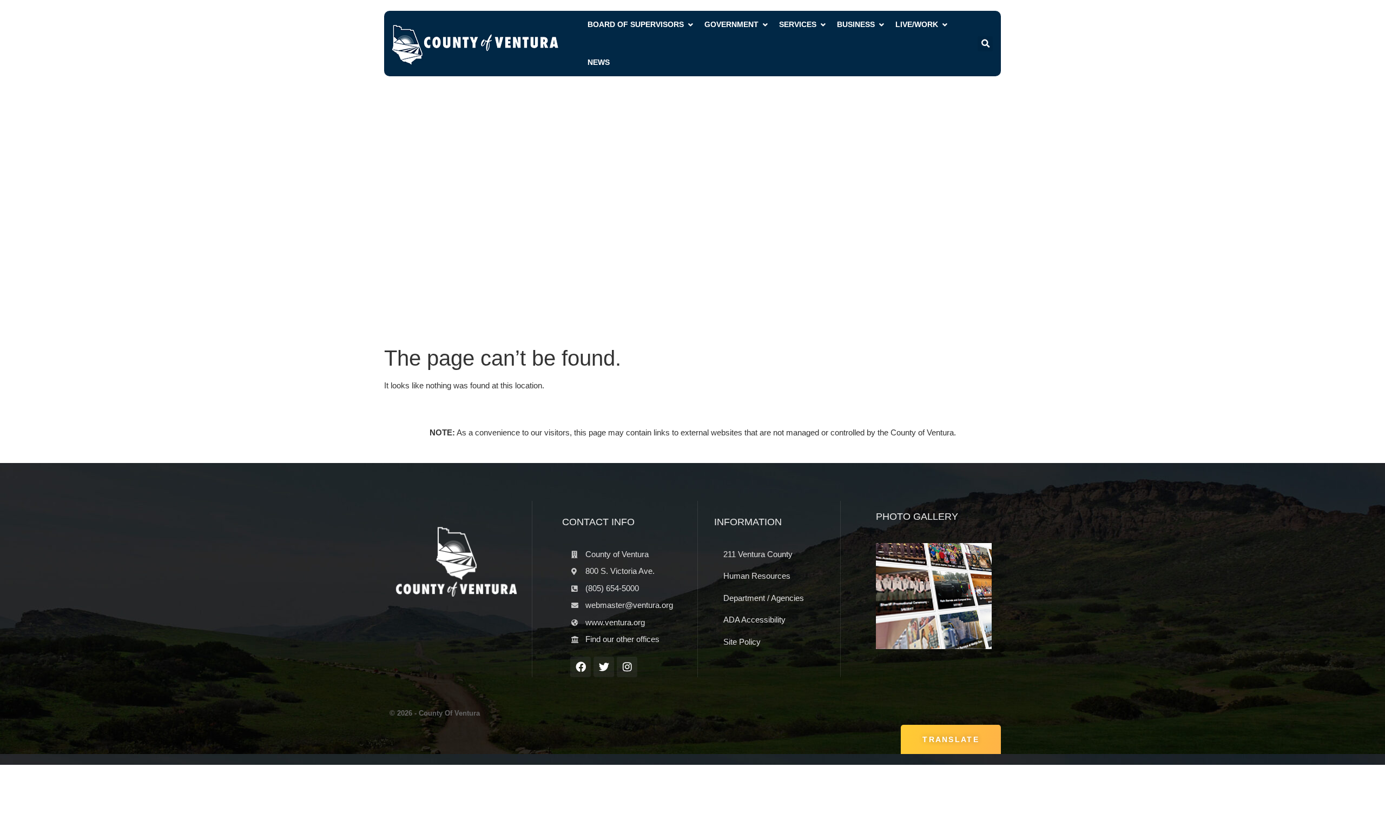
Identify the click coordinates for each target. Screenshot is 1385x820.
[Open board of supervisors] (690, 24)
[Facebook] (580, 667)
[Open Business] (881, 24)
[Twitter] (603, 667)
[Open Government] (765, 24)
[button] (985, 43)
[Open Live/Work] (944, 24)
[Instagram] (627, 667)
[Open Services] (823, 24)
